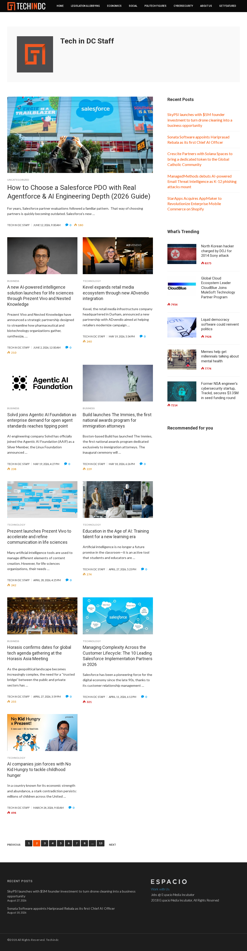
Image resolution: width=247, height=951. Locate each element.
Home (60, 6)
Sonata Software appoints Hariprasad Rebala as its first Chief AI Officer (61, 908)
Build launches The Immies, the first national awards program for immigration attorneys (117, 420)
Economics (114, 6)
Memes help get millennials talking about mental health (220, 356)
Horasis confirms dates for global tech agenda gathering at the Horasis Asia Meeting (39, 653)
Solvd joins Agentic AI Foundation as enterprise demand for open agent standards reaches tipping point (41, 420)
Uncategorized (18, 179)
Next (112, 844)
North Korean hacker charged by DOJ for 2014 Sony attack (217, 251)
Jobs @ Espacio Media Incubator (172, 895)
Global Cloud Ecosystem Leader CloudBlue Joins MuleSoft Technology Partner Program (218, 287)
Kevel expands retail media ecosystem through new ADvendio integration (116, 293)
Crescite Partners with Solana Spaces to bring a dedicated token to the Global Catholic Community (200, 159)
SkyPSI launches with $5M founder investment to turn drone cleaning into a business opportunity (199, 120)
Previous (14, 844)
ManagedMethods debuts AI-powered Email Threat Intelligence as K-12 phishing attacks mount (202, 181)
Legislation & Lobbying (85, 6)
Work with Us (160, 889)
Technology (92, 280)
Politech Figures (155, 6)
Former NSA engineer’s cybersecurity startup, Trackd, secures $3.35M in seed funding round (220, 390)
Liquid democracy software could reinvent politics (220, 324)
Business (13, 280)
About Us (206, 6)
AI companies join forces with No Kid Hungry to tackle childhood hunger (39, 769)
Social (133, 6)
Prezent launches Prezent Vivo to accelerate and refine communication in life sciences (39, 537)
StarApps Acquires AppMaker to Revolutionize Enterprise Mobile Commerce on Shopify (194, 203)
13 (100, 843)
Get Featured (227, 6)
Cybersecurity (183, 6)
